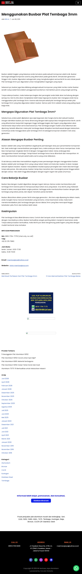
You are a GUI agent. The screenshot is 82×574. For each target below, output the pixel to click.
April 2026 (5, 382)
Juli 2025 (5, 410)
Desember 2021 (8, 424)
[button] (76, 568)
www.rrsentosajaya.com (19, 265)
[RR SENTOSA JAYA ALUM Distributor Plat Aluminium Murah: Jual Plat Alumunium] (8, 2)
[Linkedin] (51, 560)
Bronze (4, 466)
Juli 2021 (5, 428)
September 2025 (8, 403)
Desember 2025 (8, 393)
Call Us (14, 542)
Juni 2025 (5, 414)
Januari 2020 (7, 442)
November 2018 (8, 449)
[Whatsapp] (36, 560)
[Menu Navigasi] (78, 2)
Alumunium (6, 463)
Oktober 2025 (7, 400)
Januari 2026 (7, 389)
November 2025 (8, 396)
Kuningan (5, 473)
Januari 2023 (6, 421)
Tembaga (5, 480)
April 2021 (5, 435)
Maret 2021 (6, 439)
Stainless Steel (7, 477)
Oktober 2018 (7, 453)
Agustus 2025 (7, 407)
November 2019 (8, 446)
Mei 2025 (5, 417)
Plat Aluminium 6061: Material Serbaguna (17, 361)
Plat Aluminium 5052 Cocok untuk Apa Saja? (19, 358)
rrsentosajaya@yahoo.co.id (17, 260)
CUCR (4, 470)
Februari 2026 (7, 385)
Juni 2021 (5, 432)
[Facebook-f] (31, 560)
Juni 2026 (5, 378)
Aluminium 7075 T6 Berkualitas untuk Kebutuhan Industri (24, 368)
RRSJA (7, 19)
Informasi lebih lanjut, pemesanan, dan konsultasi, (41, 496)
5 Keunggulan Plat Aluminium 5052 (15, 354)
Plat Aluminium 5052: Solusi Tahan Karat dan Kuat (21, 365)
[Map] (41, 560)
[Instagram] (46, 560)
